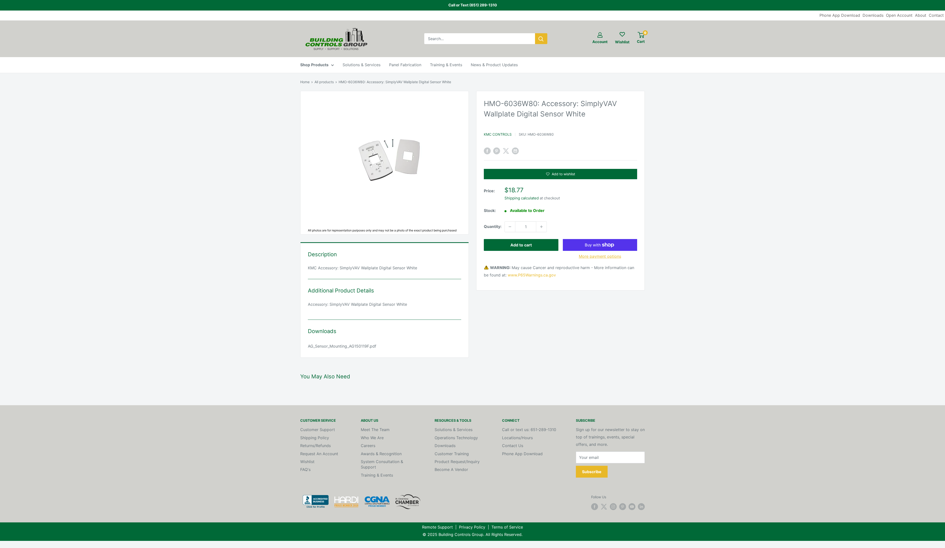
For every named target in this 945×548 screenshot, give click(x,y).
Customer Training (452, 453)
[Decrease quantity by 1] (510, 227)
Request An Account (319, 453)
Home (305, 82)
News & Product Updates (494, 64)
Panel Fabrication (405, 64)
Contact (936, 15)
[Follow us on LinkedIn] (641, 506)
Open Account (899, 15)
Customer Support (317, 429)
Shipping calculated (521, 198)
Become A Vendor (451, 469)
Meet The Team (375, 429)
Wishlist (307, 461)
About (920, 15)
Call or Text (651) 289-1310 (472, 5)
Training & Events (446, 64)
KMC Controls (498, 134)
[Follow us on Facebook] (594, 506)
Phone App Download (839, 15)
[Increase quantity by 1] (541, 227)
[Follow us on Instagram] (613, 506)
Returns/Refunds (315, 445)
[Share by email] (515, 150)
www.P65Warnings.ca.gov (532, 275)
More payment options (600, 256)
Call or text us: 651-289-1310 (529, 429)
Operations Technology (456, 437)
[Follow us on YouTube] (632, 506)
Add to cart (521, 244)
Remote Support (437, 527)
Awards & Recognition (381, 453)
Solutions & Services (361, 64)
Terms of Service (507, 527)
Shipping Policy (314, 437)
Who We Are (372, 437)
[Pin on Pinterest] (496, 150)
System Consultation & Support (382, 464)
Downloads (873, 15)
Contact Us (512, 445)
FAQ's (305, 469)
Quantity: (493, 226)
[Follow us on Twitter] (603, 506)
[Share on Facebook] (487, 150)
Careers (368, 445)
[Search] (541, 38)
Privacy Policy (472, 527)
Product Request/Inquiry (457, 461)
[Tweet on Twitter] (506, 150)
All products (324, 82)
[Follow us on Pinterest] (622, 506)
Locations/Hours (517, 437)
